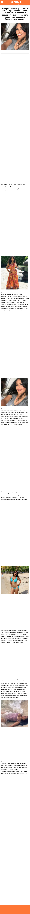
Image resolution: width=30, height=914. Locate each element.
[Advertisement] (15, 71)
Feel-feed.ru (15, 2)
